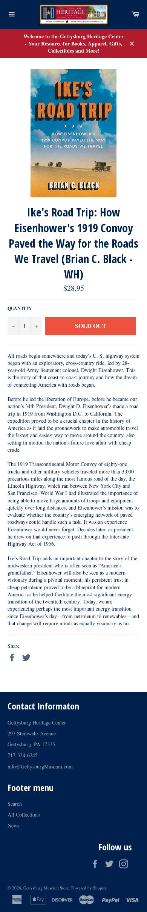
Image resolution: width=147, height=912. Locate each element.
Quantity (20, 309)
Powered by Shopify (89, 888)
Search (15, 803)
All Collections (24, 814)
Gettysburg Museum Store (46, 888)
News (13, 825)
